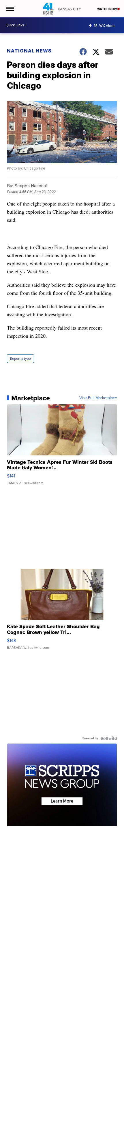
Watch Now (107, 9)
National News (29, 51)
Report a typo (20, 358)
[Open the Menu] (9, 8)
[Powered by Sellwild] (108, 738)
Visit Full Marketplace (98, 398)
